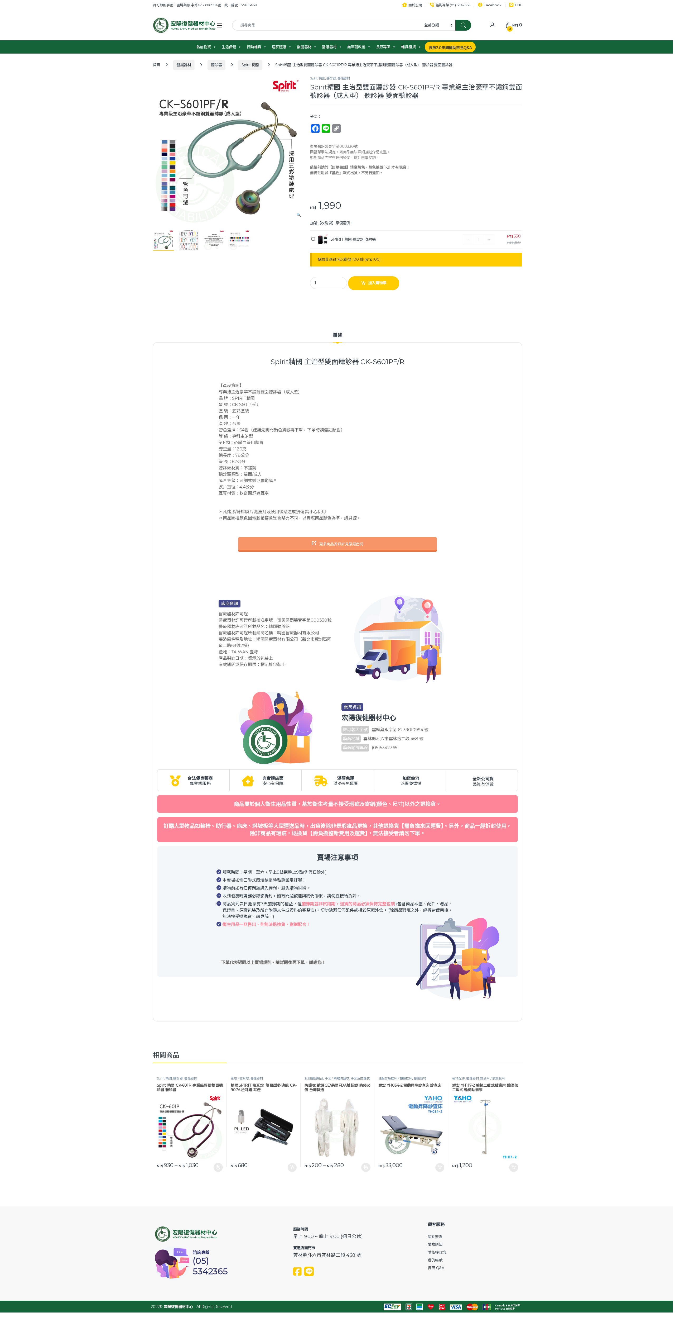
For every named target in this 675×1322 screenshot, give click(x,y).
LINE (518, 5)
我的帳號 (435, 1260)
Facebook (493, 5)
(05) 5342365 (210, 1266)
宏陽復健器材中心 (178, 1306)
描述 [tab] (337, 335)
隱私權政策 (437, 1252)
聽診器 (216, 65)
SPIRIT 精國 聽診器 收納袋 (353, 239)
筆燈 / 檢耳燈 (240, 1078)
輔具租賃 (408, 47)
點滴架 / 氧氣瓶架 (492, 1078)
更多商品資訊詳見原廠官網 (340, 544)
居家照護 (279, 47)
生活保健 (228, 47)
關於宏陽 (415, 5)
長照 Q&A (436, 1268)
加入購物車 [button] (292, 1167)
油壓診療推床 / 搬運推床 (395, 1078)
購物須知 (435, 1244)
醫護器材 (329, 47)
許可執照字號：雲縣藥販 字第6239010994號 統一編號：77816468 (205, 5)
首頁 (156, 65)
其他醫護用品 (314, 1078)
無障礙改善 (356, 47)
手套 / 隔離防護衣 (337, 1078)
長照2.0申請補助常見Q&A (450, 47)
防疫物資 (203, 47)
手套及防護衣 (360, 1078)
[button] (298, 215)
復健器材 (304, 47)
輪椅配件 (458, 1078)
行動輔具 (254, 47)
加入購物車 (377, 282)
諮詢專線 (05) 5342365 (453, 5)
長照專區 (383, 47)
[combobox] (326, 25)
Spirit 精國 (250, 65)
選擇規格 (218, 1167)
